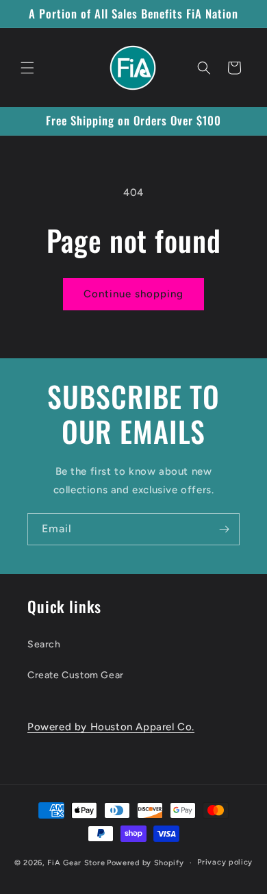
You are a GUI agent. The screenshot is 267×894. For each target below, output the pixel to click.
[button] (27, 68)
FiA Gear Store (76, 862)
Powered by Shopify (145, 862)
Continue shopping (133, 294)
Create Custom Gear (75, 675)
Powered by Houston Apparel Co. (110, 727)
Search (44, 644)
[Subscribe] (224, 529)
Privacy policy (225, 862)
